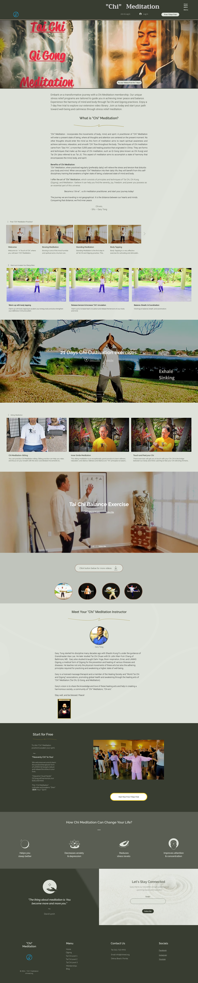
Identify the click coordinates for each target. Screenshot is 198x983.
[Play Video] (23, 234)
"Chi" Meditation (29, 945)
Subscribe (102, 546)
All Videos (98, 394)
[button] (186, 6)
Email (148, 896)
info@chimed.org (123, 954)
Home (68, 949)
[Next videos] (144, 233)
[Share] (94, 546)
